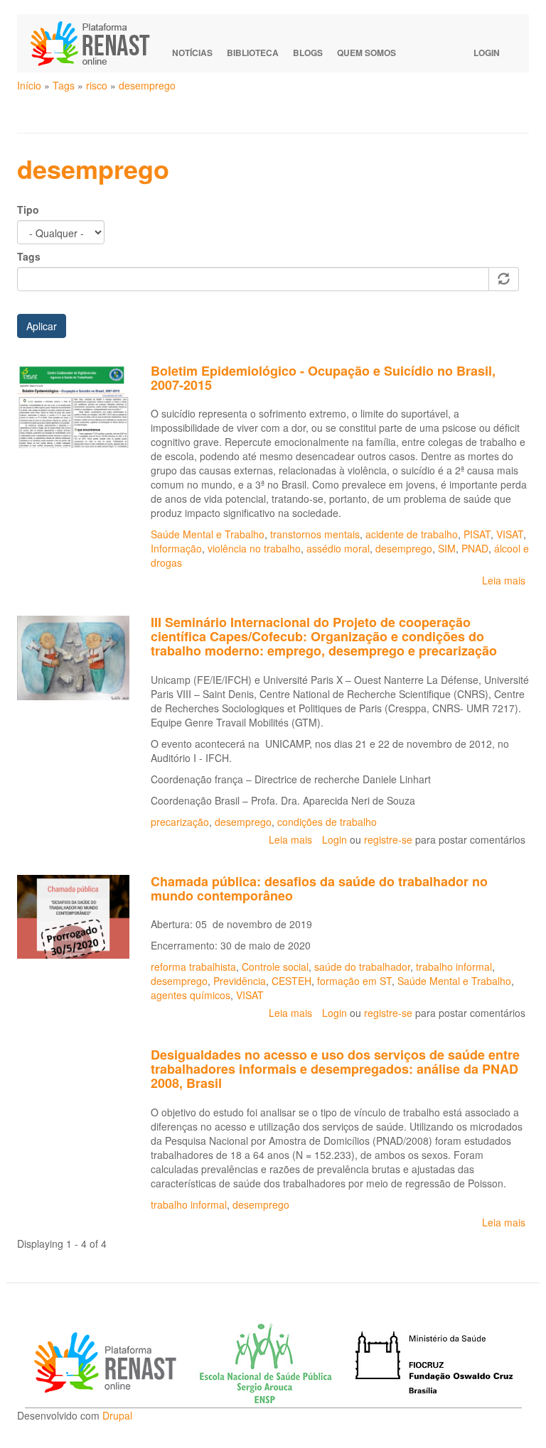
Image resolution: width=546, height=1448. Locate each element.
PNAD (474, 548)
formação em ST (354, 981)
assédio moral (338, 548)
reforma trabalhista (193, 966)
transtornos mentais (315, 534)
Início (29, 85)
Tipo (28, 209)
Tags (64, 85)
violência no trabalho (254, 548)
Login (486, 52)
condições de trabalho (327, 822)
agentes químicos (190, 995)
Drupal (117, 1415)
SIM (447, 548)
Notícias (192, 52)
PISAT (477, 534)
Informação (176, 548)
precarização (180, 822)
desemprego (147, 85)
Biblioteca (253, 52)
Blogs (308, 52)
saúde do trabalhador (362, 966)
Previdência (239, 981)
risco (96, 85)
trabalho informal (454, 966)
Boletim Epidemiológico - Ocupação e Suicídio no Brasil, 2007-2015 (323, 377)
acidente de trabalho (411, 534)
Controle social (275, 966)
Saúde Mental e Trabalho (207, 534)
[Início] (96, 43)
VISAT (509, 534)
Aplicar (41, 326)
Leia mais (503, 580)
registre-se (388, 839)
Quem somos (366, 52)
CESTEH (291, 981)
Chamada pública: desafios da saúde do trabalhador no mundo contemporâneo (319, 888)
